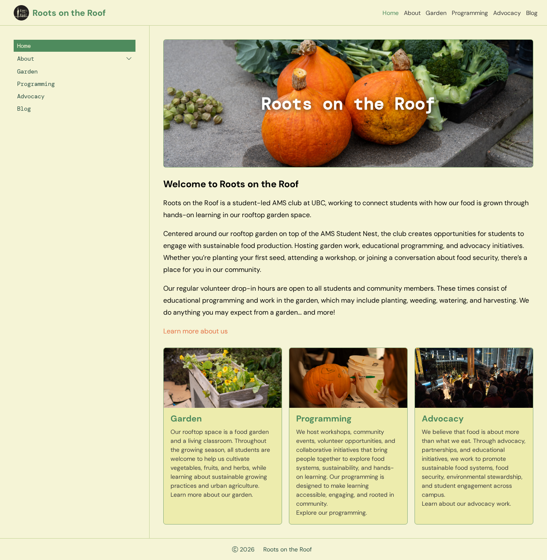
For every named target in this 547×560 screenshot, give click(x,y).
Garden (436, 13)
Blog (532, 13)
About (412, 13)
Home (390, 13)
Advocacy (507, 13)
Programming (470, 13)
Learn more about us (195, 331)
